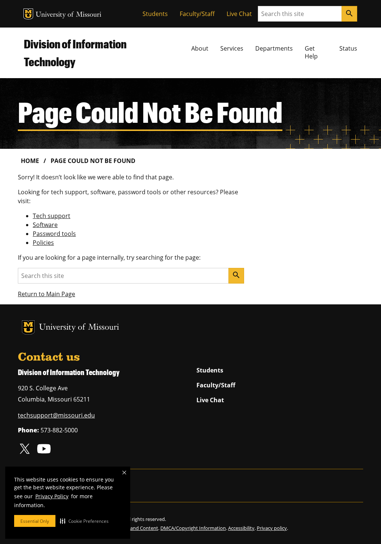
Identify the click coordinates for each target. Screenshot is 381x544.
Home (30, 161)
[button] (84, 521)
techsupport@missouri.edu (56, 415)
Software (45, 225)
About (199, 48)
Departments (274, 48)
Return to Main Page (46, 294)
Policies (43, 243)
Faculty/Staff (197, 14)
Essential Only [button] (34, 521)
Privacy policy (272, 528)
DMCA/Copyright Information (193, 528)
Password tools (54, 234)
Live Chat (239, 14)
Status (348, 48)
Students (155, 14)
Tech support (51, 216)
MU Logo (28, 14)
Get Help (311, 52)
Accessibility (241, 528)
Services (231, 48)
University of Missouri (69, 15)
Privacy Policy (51, 496)
